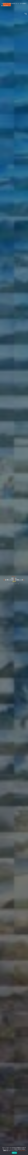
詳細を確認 (22, 1150)
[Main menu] (25, 14)
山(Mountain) (14, 576)
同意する (14, 1152)
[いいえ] (26, 1150)
